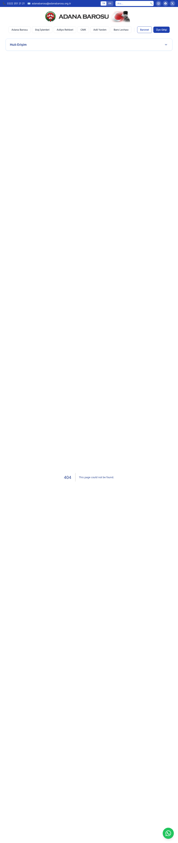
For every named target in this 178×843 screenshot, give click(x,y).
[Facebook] (165, 3)
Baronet (144, 29)
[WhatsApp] (168, 833)
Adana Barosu (19, 29)
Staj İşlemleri (42, 29)
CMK (83, 29)
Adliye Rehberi (65, 29)
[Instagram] (158, 3)
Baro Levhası (121, 29)
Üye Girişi (161, 29)
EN (109, 3)
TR (103, 3)
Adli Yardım (99, 29)
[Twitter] (172, 3)
